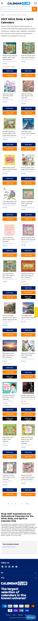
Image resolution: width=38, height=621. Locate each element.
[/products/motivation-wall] (28, 124)
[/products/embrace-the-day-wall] (28, 86)
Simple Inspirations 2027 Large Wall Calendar (27, 203)
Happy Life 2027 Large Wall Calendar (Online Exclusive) (28, 477)
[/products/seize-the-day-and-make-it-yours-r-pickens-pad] (28, 430)
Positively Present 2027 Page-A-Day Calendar (9, 477)
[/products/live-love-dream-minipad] (9, 266)
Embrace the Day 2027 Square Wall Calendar (27, 96)
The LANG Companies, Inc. (10, 61)
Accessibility (28, 615)
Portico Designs (7, 171)
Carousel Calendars (26, 135)
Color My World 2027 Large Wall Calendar (28, 57)
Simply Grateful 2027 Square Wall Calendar (28, 238)
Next (27, 504)
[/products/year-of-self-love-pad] (9, 230)
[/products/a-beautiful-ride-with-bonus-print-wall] (9, 194)
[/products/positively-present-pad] (9, 467)
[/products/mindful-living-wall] (28, 387)
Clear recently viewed (9, 547)
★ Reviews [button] (36, 312)
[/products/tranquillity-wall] (28, 308)
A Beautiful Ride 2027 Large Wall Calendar (10, 202)
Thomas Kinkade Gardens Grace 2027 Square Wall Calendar (10, 317)
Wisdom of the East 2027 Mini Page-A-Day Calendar (27, 275)
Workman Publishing (8, 243)
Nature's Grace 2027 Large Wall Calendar (28, 168)
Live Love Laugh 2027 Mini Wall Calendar (8, 96)
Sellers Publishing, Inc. (27, 445)
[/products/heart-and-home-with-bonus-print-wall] (9, 48)
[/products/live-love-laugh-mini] (9, 86)
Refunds (20, 615)
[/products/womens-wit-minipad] (9, 387)
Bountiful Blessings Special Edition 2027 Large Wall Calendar (9, 133)
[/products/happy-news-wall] (9, 160)
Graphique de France (8, 99)
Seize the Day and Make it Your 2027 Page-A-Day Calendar (27, 440)
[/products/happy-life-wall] (28, 467)
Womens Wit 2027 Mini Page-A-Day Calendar (9, 397)
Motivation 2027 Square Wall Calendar (28, 132)
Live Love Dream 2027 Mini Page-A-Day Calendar (9, 275)
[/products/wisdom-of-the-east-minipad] (28, 266)
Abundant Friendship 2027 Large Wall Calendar (28, 355)
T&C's (14, 615)
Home (2, 15)
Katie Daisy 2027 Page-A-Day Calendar (8, 439)
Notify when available (28, 297)
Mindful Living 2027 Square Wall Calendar (28, 396)
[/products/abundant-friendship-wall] (28, 345)
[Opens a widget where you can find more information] (30, 617)
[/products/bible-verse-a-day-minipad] (9, 345)
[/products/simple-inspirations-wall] (28, 194)
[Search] (34, 9)
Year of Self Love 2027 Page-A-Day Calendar (9, 239)
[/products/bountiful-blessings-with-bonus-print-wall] (9, 124)
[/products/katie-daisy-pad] (9, 430)
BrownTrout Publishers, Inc (28, 399)
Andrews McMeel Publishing (7, 322)
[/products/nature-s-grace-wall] (28, 160)
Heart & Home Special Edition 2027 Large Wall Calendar (10, 57)
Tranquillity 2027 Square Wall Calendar (28, 317)
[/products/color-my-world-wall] (28, 48)
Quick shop (9, 71)
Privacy (8, 615)
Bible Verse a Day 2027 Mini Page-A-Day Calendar (9, 355)
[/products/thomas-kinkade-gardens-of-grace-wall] (9, 308)
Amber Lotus (6, 443)
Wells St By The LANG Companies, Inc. (27, 100)
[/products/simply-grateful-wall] (28, 230)
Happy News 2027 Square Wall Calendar (10, 168)
